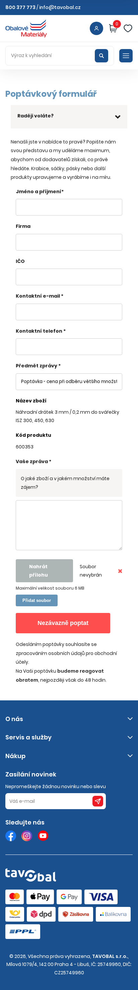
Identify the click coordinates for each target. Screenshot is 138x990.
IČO (20, 261)
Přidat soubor (36, 600)
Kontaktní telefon (41, 331)
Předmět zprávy (38, 365)
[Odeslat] (97, 801)
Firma (23, 226)
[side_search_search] (101, 55)
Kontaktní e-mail (39, 296)
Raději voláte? (35, 115)
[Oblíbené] (128, 28)
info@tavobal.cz (60, 7)
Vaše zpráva (33, 461)
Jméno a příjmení (40, 191)
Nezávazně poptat (63, 623)
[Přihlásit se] (96, 28)
